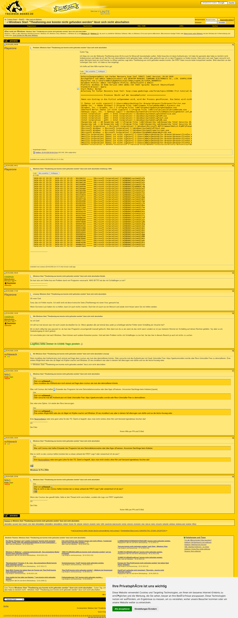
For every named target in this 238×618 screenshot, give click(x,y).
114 (95, 617)
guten (98, 524)
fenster (71, 524)
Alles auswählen (90, 71)
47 (92, 615)
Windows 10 (85, 33)
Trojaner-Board (12, 19)
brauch (24, 524)
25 (46, 615)
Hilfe (139, 26)
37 (71, 615)
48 (94, 615)
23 (42, 615)
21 (38, 615)
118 (106, 617)
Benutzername (200, 19)
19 (34, 615)
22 (40, 615)
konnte (124, 524)
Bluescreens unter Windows (193, 33)
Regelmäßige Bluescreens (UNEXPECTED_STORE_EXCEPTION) (143, 530)
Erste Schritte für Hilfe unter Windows (25, 35)
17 (30, 615)
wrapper (188, 524)
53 (104, 615)
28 (52, 615)
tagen (153, 524)
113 (92, 617)
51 (100, 615)
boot (20, 524)
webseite (165, 524)
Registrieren (31, 26)
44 (85, 615)
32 (61, 615)
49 (96, 615)
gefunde (79, 524)
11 (17, 615)
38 (73, 615)
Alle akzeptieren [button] (122, 609)
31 (59, 615)
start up (147, 524)
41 (79, 615)
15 (26, 615)
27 (50, 615)
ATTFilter (83, 73)
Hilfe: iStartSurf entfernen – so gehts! (197, 547)
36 (69, 615)
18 (32, 615)
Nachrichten (87, 26)
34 (65, 615)
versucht (159, 524)
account (15, 524)
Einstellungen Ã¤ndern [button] (146, 609)
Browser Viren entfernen (193, 551)
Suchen (215, 26)
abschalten (8, 524)
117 (103, 617)
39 (75, 615)
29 (55, 615)
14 (24, 615)
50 (98, 615)
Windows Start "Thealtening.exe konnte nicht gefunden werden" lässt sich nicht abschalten (56, 31)
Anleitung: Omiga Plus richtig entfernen (197, 549)
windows (172, 524)
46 (90, 615)
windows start (180, 524)
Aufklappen (101, 71)
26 (48, 615)
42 (81, 615)
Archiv (6, 606)
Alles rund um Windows (34, 19)
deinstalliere (49, 524)
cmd (29, 524)
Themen (7, 521)
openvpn (130, 524)
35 (67, 615)
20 (36, 615)
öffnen (194, 524)
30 (57, 615)
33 (63, 615)
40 (77, 615)
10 (15, 615)
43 (83, 615)
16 (28, 615)
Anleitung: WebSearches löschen (195, 544)
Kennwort (198, 22)
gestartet (92, 524)
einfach (65, 524)
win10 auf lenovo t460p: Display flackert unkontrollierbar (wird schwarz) (96, 530)
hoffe (102, 524)
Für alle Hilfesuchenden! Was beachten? (198, 540)
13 (21, 615)
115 (97, 617)
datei (33, 524)
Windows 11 (95, 33)
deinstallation (40, 524)
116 (100, 617)
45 (88, 615)
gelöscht (86, 524)
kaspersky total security (113, 524)
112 (89, 617)
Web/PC (22, 19)
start (142, 524)
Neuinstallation (40, 419)
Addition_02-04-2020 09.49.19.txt (47, 152)
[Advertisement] (53, 70)
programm (137, 524)
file (75, 524)
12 (19, 615)
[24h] (181, 26)
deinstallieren (58, 524)
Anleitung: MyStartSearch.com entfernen (197, 542)
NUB (143, 26)
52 (102, 615)
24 (44, 615)
